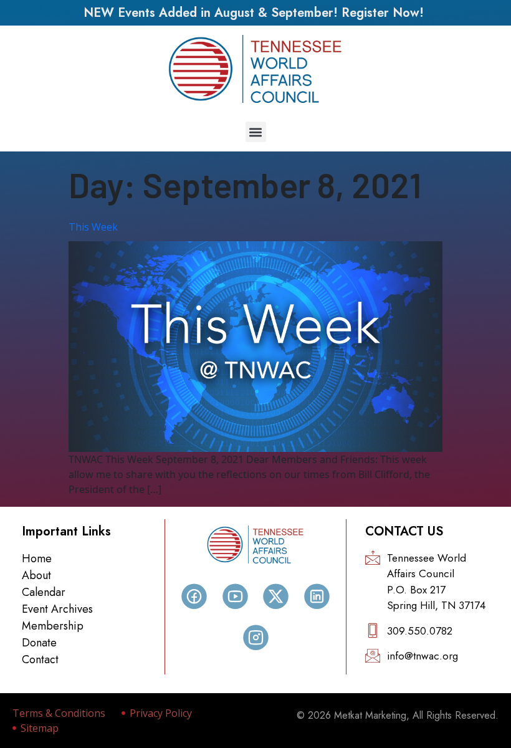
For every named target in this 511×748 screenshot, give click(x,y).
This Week (93, 227)
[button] (256, 132)
